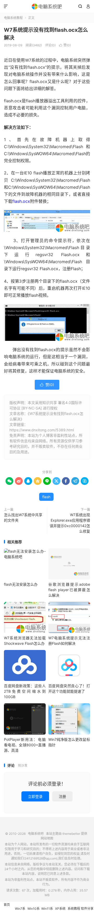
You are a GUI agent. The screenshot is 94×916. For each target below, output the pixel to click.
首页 (7, 905)
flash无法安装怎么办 (21, 584)
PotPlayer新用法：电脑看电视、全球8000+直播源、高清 (25, 745)
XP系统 (60, 909)
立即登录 (35, 796)
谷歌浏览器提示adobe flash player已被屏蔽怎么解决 (69, 589)
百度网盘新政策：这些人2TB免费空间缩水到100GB (25, 691)
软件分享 (87, 909)
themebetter (71, 834)
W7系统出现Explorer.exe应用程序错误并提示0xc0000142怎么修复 (70, 523)
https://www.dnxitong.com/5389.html (41, 430)
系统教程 (74, 909)
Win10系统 (33, 911)
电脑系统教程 (13, 18)
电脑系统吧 (47, 6)
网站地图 (47, 838)
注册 (62, 796)
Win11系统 (47, 911)
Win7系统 (20, 911)
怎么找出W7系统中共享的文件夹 (23, 517)
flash (46, 497)
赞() (65, 45)
